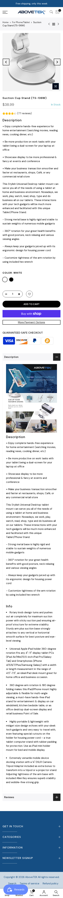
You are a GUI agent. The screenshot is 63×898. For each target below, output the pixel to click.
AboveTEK (31, 877)
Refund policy (50, 883)
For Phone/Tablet (21, 22)
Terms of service (29, 883)
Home (6, 22)
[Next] (57, 62)
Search (12, 883)
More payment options (31, 322)
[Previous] (6, 62)
